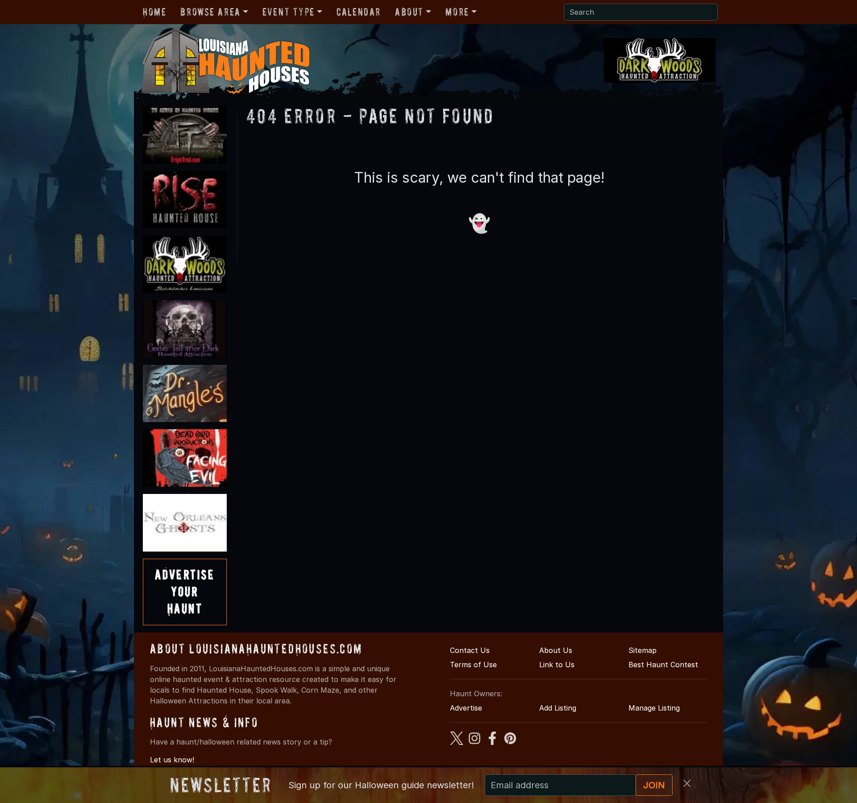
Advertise (466, 707)
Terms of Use (473, 664)
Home (154, 12)
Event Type (288, 12)
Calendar (359, 12)
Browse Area (210, 12)
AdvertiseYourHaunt (185, 591)
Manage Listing (654, 707)
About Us (555, 650)
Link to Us (556, 664)
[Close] (687, 783)
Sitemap (642, 650)
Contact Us (470, 650)
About (409, 12)
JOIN (654, 785)
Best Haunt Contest (663, 664)
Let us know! (172, 759)
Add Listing (557, 707)
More (457, 12)
